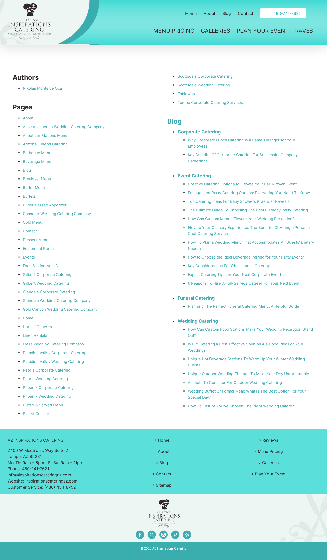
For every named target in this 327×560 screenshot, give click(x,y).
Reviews (270, 440)
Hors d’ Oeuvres (37, 326)
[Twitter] (151, 534)
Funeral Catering (196, 298)
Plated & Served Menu (43, 404)
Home (28, 318)
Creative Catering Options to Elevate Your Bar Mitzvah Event (242, 184)
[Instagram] (163, 534)
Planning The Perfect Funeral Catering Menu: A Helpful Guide (243, 306)
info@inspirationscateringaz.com (39, 474)
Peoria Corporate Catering (47, 370)
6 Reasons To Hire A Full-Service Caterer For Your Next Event (243, 283)
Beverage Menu (37, 161)
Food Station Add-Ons (43, 265)
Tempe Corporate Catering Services (210, 102)
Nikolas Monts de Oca (42, 88)
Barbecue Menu (37, 152)
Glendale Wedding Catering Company (56, 300)
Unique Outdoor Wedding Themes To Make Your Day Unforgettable (248, 373)
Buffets (29, 196)
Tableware (187, 93)
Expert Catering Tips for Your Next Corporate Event (234, 274)
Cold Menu (32, 222)
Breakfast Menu (37, 178)
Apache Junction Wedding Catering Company (63, 126)
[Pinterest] (175, 534)
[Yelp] (187, 534)
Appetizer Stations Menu (45, 135)
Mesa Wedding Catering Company (53, 344)
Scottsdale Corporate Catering (205, 76)
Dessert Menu (36, 239)
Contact (30, 231)
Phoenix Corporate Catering (48, 387)
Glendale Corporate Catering (49, 291)
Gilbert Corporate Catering (47, 274)
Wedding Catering (198, 321)
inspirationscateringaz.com (51, 481)
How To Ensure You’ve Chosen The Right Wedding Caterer (241, 406)
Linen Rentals (35, 335)
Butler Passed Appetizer (45, 205)
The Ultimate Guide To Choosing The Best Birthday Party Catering (248, 210)
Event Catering (194, 175)
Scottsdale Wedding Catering (204, 85)
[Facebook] (140, 534)
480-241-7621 (35, 468)
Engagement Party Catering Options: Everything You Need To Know (249, 192)
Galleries (270, 462)
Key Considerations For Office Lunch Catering (229, 265)
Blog (27, 170)
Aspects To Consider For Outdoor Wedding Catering (235, 382)
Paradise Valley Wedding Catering (53, 361)
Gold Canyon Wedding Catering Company (60, 309)
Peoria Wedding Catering (45, 378)
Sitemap (164, 485)
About (28, 118)
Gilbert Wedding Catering (46, 283)
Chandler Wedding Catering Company (57, 213)
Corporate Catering (199, 132)
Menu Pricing (270, 451)
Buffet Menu (34, 187)
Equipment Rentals (40, 248)
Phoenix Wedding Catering (47, 396)
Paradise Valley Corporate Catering (54, 352)
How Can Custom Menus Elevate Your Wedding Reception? (241, 218)
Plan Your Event (270, 473)
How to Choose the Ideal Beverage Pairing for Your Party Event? (246, 257)
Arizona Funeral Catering (45, 144)
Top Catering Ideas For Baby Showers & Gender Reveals (238, 201)
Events (29, 257)
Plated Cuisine (36, 413)
